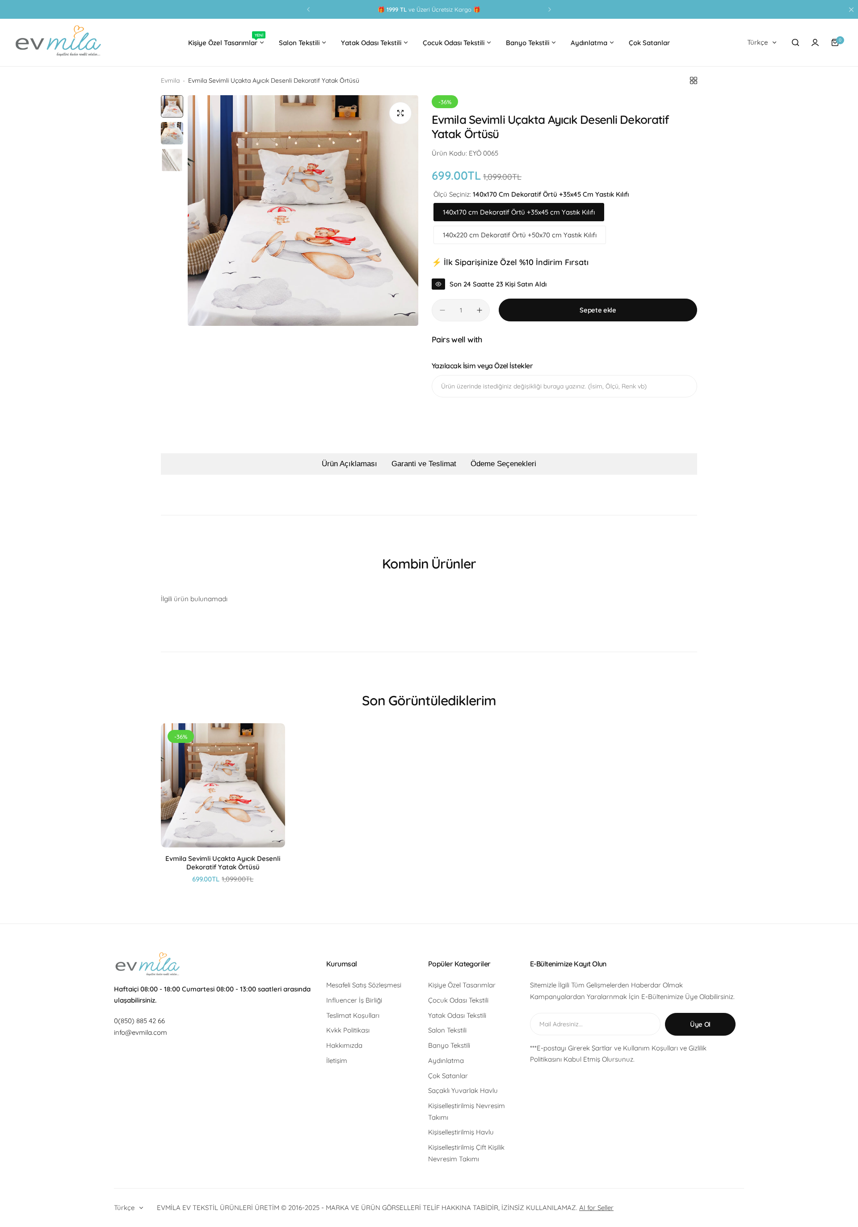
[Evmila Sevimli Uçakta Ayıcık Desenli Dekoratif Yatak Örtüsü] (223, 785)
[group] (303, 210)
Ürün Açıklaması (349, 464)
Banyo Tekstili (449, 1045)
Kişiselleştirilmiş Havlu (461, 1132)
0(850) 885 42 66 (139, 1020)
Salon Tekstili (447, 1030)
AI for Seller (596, 1207)
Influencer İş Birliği (354, 1000)
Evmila (170, 80)
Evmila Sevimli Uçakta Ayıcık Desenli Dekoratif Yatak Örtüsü (222, 862)
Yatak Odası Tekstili (457, 1015)
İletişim (336, 1060)
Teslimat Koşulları (352, 1015)
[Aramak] (795, 42)
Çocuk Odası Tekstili (458, 1000)
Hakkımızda (344, 1045)
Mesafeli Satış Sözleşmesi (363, 985)
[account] (815, 42)
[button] (308, 9)
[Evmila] (58, 42)
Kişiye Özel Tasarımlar (462, 985)
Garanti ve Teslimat (423, 464)
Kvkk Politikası (348, 1030)
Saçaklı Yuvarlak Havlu (463, 1090)
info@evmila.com (140, 1032)
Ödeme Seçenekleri (503, 464)
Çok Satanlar (448, 1075)
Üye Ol (700, 1024)
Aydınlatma (446, 1060)
